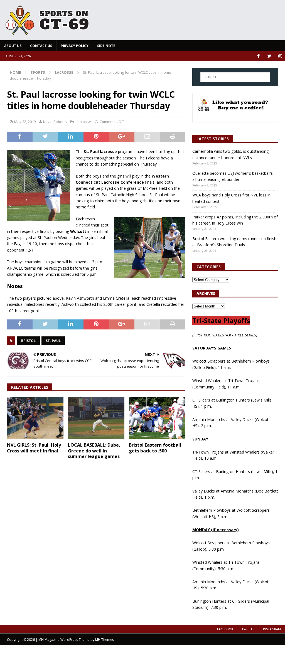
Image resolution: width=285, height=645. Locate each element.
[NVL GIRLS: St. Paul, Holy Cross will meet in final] (35, 418)
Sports (38, 72)
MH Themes (104, 639)
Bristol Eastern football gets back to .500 (155, 448)
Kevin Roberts (55, 121)
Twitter (248, 629)
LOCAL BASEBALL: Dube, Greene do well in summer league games (94, 451)
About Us (12, 45)
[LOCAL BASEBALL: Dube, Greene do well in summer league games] (96, 418)
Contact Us (41, 45)
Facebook (225, 629)
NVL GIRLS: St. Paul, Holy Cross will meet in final (34, 448)
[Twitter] (269, 56)
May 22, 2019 (25, 121)
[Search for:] (235, 77)
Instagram (272, 629)
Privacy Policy (75, 45)
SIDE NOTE (106, 45)
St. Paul (53, 340)
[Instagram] (280, 56)
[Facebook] (258, 56)
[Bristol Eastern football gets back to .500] (157, 418)
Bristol (28, 340)
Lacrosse (83, 121)
